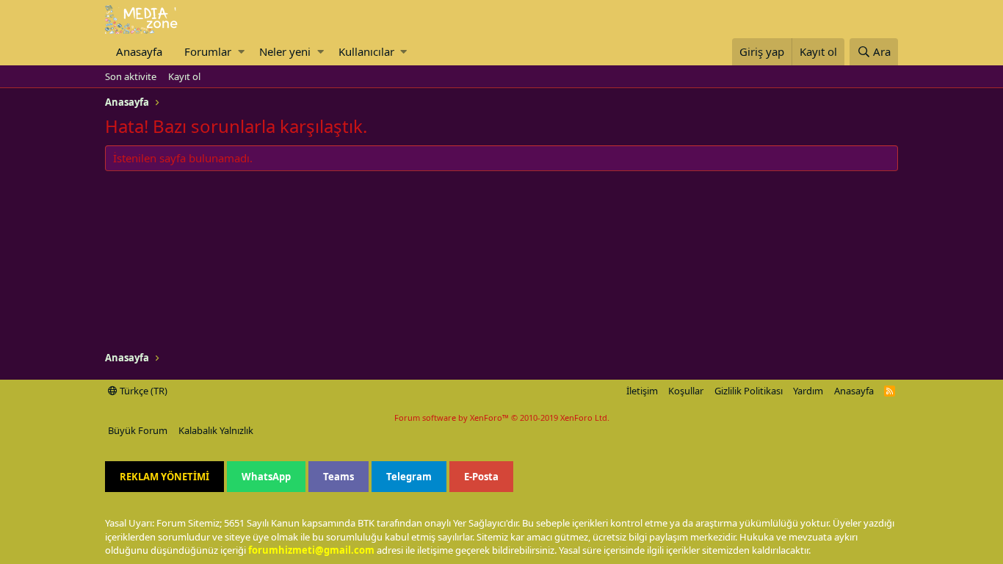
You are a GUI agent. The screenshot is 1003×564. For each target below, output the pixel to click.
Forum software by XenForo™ (501, 417)
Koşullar (685, 390)
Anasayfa (139, 51)
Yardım (808, 390)
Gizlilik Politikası (748, 390)
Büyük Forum (137, 430)
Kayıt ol (184, 76)
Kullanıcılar (366, 51)
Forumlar (207, 51)
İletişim (642, 390)
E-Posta (481, 476)
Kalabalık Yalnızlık (215, 430)
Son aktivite (130, 76)
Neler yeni (285, 51)
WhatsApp (266, 476)
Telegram (409, 476)
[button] (241, 51)
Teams (338, 476)
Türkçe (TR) (142, 390)
